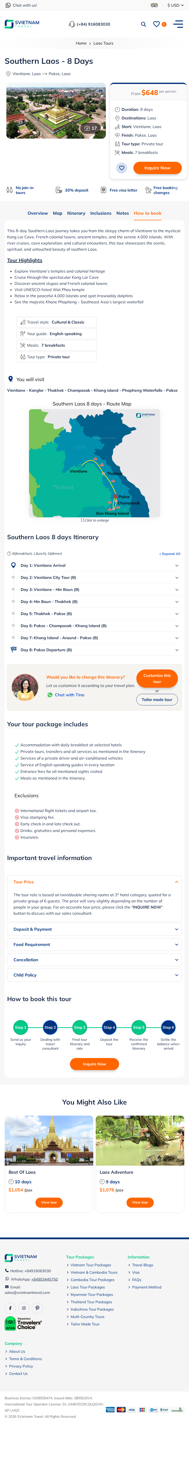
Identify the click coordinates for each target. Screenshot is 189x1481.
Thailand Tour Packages (91, 1302)
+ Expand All (169, 554)
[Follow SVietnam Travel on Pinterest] (37, 1308)
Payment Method (146, 1287)
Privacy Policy (21, 1366)
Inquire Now (157, 168)
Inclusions (100, 213)
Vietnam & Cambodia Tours (94, 1272)
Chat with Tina (69, 694)
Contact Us (18, 1373)
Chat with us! (25, 5)
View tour (49, 1202)
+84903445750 (44, 1279)
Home (81, 43)
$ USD (174, 5)
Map (57, 213)
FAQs (136, 1279)
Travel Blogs (142, 1265)
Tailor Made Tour (85, 1324)
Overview (38, 213)
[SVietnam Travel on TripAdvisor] (154, 5)
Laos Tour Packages (88, 1287)
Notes (122, 213)
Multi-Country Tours (87, 1316)
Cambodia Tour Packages (92, 1279)
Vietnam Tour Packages (91, 1265)
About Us (17, 1351)
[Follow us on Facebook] (10, 1308)
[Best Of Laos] (49, 1141)
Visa (136, 1272)
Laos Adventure (116, 1172)
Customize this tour (157, 678)
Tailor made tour (157, 699)
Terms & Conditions (25, 1358)
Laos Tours (103, 43)
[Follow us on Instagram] (23, 1308)
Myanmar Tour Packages (92, 1294)
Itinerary (76, 213)
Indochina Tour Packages (92, 1309)
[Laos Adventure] (140, 1141)
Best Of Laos (22, 1172)
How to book (147, 213)
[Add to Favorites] (121, 168)
